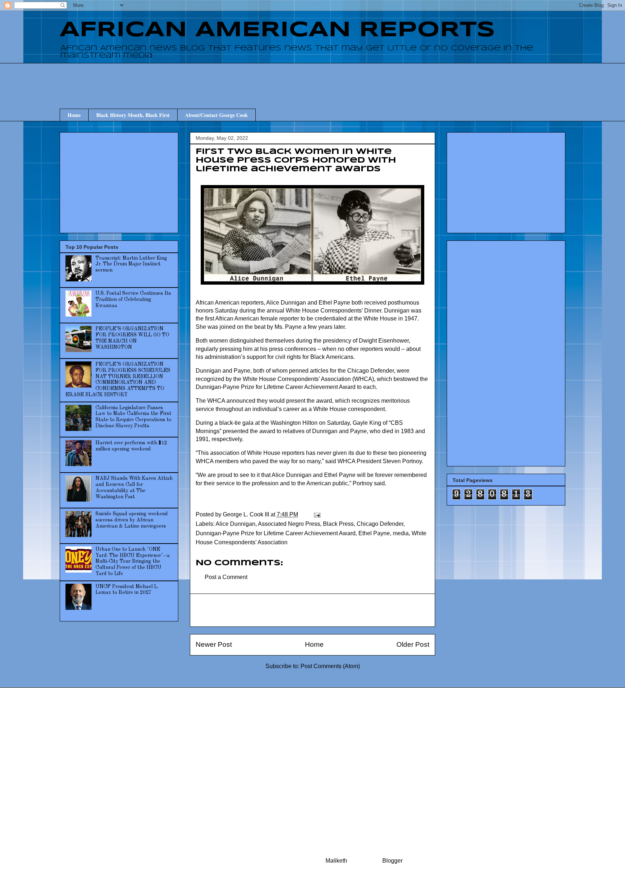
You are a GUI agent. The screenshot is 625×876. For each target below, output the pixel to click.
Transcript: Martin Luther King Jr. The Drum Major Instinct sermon (131, 264)
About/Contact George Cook (216, 115)
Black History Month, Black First (133, 115)
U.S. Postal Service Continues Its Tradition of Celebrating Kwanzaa (133, 299)
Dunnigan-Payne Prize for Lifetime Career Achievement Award (276, 533)
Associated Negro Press (289, 524)
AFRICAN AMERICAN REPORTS (277, 30)
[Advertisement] (312, 79)
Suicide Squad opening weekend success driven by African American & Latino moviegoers (131, 520)
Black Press (338, 524)
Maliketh (336, 861)
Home (74, 115)
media (401, 533)
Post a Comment (226, 577)
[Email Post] (316, 514)
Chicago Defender (380, 524)
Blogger (392, 861)
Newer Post (214, 644)
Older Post (412, 644)
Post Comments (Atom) (330, 666)
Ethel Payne (374, 533)
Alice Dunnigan (235, 524)
